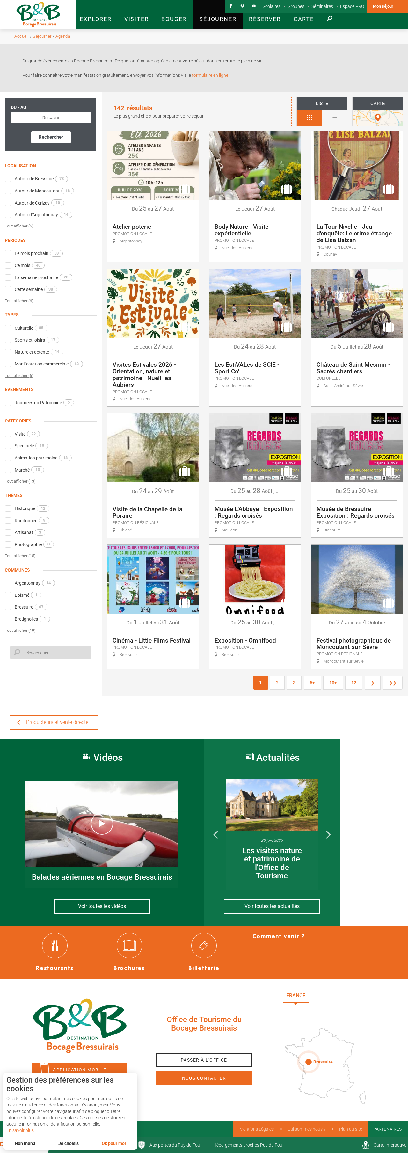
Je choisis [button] (68, 1143)
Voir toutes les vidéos (102, 906)
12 (353, 682)
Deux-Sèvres (328, 1009)
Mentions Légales (256, 1129)
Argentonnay (33, 583)
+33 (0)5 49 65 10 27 (204, 1042)
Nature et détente (37, 351)
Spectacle (29, 445)
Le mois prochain (37, 253)
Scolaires (271, 6)
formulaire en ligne (209, 75)
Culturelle (29, 327)
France (295, 995)
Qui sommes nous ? (306, 1129)
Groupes (296, 6)
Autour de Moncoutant (42, 190)
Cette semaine (34, 289)
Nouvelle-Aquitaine (344, 995)
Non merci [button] (25, 1143)
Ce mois (27, 265)
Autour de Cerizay (37, 202)
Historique (30, 508)
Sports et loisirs (35, 339)
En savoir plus (20, 1130)
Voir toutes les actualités (272, 906)
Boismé (26, 594)
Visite (25, 433)
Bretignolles (30, 618)
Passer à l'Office (204, 1060)
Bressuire (29, 606)
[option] (272, 834)
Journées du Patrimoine (42, 402)
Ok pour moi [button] (114, 1143)
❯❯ (393, 682)
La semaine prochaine (41, 277)
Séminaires (322, 6)
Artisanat (28, 532)
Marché (27, 469)
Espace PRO (352, 6)
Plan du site (350, 1129)
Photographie (32, 544)
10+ (333, 682)
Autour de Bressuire (39, 178)
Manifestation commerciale (47, 363)
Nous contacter (204, 1078)
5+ (312, 682)
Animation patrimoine (41, 457)
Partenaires (387, 1129)
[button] (95, 14)
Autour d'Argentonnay (41, 214)
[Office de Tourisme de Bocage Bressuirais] (79, 1026)
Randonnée (30, 520)
